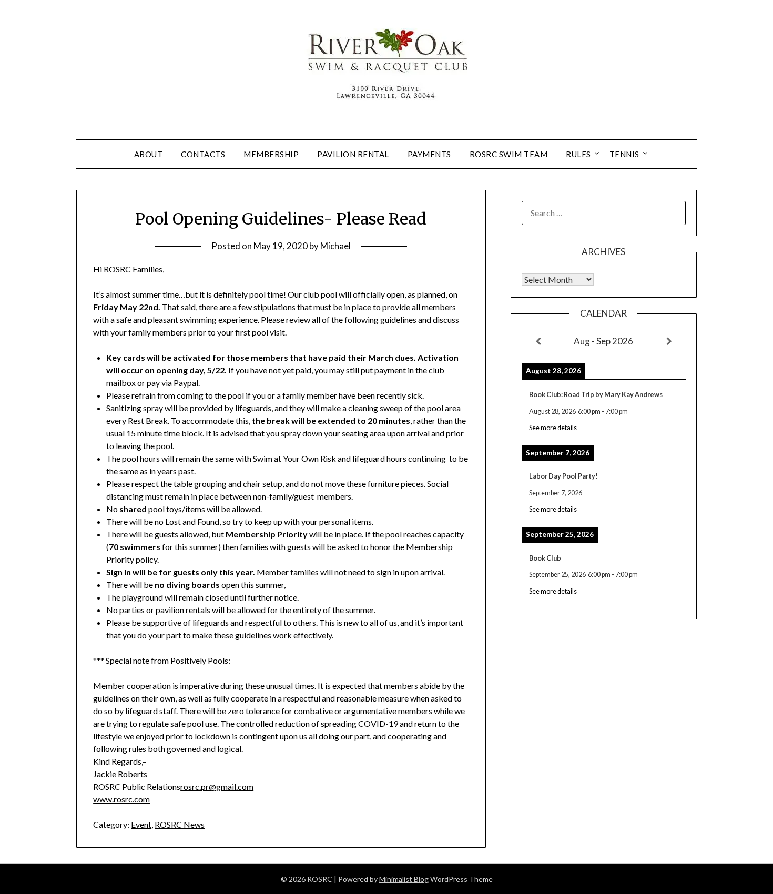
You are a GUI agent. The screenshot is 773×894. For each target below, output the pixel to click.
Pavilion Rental (353, 154)
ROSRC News (180, 824)
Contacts (203, 154)
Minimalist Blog (404, 879)
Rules (578, 154)
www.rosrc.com (121, 799)
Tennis (624, 154)
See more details (553, 428)
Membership (271, 154)
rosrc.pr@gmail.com (216, 786)
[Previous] (538, 341)
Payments (429, 154)
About (148, 154)
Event (141, 824)
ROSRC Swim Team (509, 154)
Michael (335, 245)
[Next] (669, 341)
